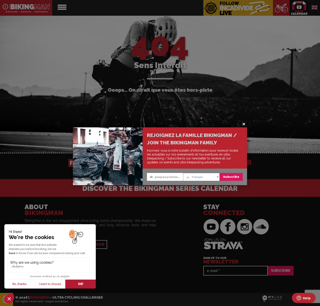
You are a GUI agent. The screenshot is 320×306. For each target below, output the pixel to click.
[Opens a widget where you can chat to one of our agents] (304, 298)
